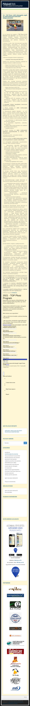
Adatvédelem (20, 702)
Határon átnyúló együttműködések (12, 469)
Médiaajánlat (11, 703)
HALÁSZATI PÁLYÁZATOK (11, 459)
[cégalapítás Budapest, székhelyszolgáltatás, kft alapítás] (15, 595)
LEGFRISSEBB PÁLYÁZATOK (11, 454)
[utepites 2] (15, 25)
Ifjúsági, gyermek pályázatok (11, 474)
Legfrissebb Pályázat (12, 702)
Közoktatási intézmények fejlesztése (12, 471)
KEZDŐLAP (7, 452)
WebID (16, 703)
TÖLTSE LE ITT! (17, 560)
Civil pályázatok (8, 467)
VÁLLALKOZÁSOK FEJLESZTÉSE (12, 455)
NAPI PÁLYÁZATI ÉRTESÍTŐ (11, 478)
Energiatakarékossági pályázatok (12, 464)
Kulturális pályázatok (9, 473)
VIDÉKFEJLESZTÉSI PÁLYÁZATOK (13, 461)
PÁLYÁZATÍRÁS (8, 492)
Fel (25, 697)
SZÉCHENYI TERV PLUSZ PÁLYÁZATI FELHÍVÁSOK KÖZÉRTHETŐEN (13, 431)
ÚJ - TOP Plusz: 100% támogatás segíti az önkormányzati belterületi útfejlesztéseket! (15, 16)
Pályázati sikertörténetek (10, 481)
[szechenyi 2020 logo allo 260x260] (15, 572)
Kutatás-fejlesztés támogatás (11, 466)
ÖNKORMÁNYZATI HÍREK (10, 462)
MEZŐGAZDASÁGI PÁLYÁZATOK (12, 457)
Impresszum (5, 703)
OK (25, 443)
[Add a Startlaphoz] (15, 635)
